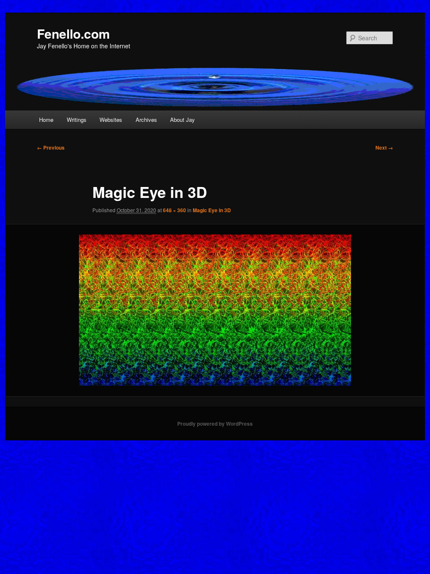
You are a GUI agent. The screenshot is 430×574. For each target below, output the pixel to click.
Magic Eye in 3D (212, 210)
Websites (111, 120)
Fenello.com (73, 33)
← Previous (51, 147)
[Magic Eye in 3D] (215, 310)
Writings (77, 120)
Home (46, 120)
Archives (146, 120)
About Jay (182, 120)
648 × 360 (174, 210)
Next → (384, 147)
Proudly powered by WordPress (215, 423)
